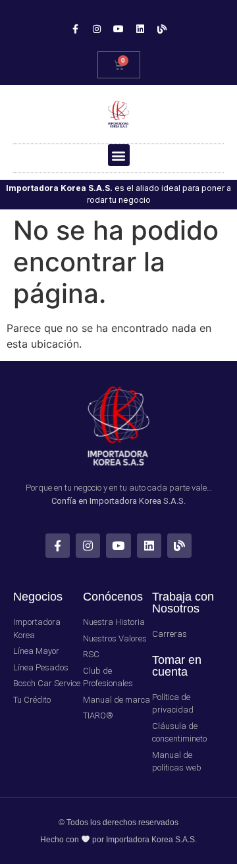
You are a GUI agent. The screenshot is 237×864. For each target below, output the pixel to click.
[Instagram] (97, 29)
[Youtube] (118, 29)
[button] (119, 155)
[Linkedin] (140, 29)
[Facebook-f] (75, 29)
